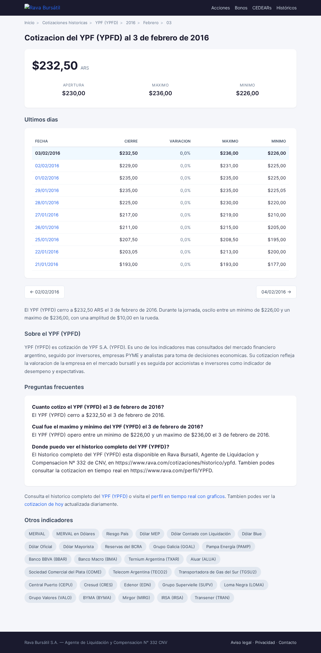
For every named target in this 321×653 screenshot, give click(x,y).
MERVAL (37, 533)
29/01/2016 (47, 190)
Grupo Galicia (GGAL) (174, 546)
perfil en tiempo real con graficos (188, 496)
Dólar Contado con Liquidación (201, 533)
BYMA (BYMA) (97, 597)
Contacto (288, 642)
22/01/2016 (47, 251)
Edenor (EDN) (137, 584)
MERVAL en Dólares (75, 533)
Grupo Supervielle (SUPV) (187, 584)
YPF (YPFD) (106, 22)
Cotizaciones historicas (64, 22)
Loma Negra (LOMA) (244, 584)
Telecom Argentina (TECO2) (140, 571)
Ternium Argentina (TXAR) (154, 559)
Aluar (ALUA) (203, 559)
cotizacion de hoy (43, 504)
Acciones (220, 7)
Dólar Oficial (40, 546)
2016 (130, 22)
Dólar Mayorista (78, 546)
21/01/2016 (46, 264)
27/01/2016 (47, 214)
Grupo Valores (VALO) (50, 597)
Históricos (286, 7)
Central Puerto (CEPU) (51, 584)
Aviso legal (241, 642)
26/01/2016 (47, 227)
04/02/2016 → (276, 291)
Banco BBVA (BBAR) (48, 559)
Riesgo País (117, 533)
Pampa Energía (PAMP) (228, 546)
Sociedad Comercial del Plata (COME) (65, 571)
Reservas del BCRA (123, 546)
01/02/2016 (47, 177)
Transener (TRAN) (212, 597)
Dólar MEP (150, 533)
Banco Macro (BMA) (97, 559)
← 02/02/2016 (44, 291)
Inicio (29, 22)
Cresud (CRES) (98, 584)
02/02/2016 (47, 165)
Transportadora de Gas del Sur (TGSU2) (218, 571)
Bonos (241, 7)
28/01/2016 (47, 202)
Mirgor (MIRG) (136, 597)
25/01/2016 (47, 239)
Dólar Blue (252, 533)
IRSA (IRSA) (172, 597)
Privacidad (265, 642)
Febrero (151, 22)
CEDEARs (261, 7)
